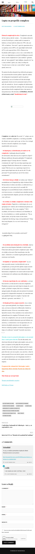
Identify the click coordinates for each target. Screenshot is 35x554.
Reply (30, 462)
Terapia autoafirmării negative (10, 380)
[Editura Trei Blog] (17, 2)
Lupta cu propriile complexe (15, 20)
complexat (19, 405)
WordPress (21, 550)
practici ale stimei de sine (11, 410)
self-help (21, 413)
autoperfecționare (22, 403)
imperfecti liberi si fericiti (11, 408)
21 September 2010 (19, 26)
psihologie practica (9, 413)
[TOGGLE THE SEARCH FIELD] (32, 2)
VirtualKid (6, 447)
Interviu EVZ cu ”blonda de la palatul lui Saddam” (17, 435)
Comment (5, 488)
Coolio (7, 468)
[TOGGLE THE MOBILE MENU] (3, 2)
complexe (28, 405)
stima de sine (7, 415)
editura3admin (6, 26)
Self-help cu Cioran (7, 385)
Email (4, 514)
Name (4, 507)
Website (4, 522)
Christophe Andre (8, 405)
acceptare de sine (8, 403)
